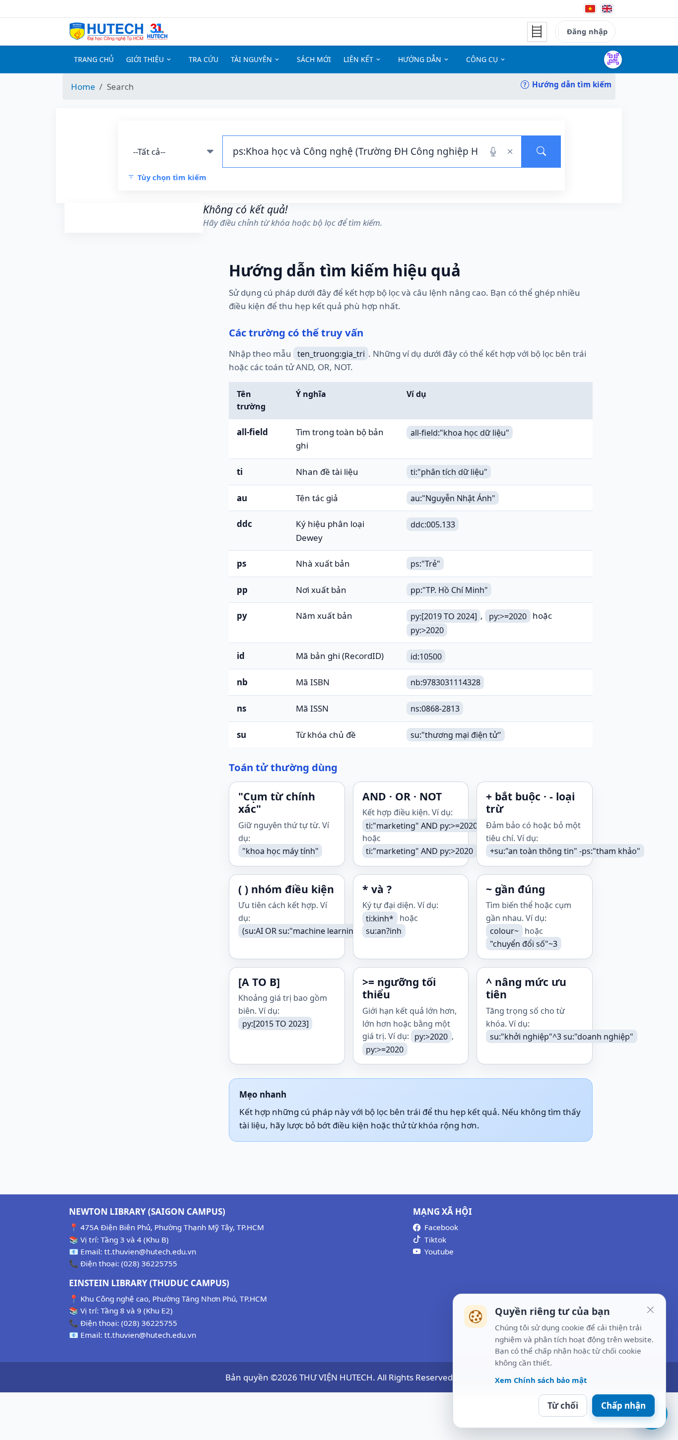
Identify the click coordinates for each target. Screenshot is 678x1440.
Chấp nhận (623, 1405)
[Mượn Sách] (613, 59)
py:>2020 (427, 629)
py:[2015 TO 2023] (275, 1023)
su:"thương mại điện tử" (455, 734)
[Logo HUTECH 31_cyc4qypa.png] (118, 32)
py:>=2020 (508, 615)
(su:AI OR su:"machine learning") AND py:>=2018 (332, 930)
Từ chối (562, 1405)
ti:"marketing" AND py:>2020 (419, 851)
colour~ (504, 930)
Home (83, 86)
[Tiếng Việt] (590, 8)
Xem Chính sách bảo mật (541, 1380)
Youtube (439, 1251)
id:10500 (426, 656)
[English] (607, 8)
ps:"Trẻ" (425, 563)
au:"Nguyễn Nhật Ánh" (452, 498)
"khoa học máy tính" (280, 851)
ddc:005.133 (432, 524)
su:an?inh (384, 930)
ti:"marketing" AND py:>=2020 (421, 825)
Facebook (441, 1227)
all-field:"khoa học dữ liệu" (459, 432)
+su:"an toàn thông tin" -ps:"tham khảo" (565, 851)
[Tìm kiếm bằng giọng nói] (493, 151)
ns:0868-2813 (435, 708)
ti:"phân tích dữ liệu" (448, 471)
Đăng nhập (587, 31)
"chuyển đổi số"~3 (523, 943)
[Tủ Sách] (537, 32)
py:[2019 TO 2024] (443, 615)
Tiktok (435, 1239)
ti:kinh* (380, 918)
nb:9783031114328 (445, 682)
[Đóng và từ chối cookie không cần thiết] (650, 1309)
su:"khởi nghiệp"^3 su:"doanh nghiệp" (561, 1036)
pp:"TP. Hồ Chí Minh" (449, 590)
